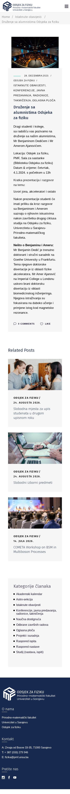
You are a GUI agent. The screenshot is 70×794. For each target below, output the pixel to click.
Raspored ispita (26, 641)
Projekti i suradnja (27, 635)
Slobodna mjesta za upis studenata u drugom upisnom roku (31, 413)
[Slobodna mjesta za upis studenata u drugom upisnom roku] (35, 374)
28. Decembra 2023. (36, 75)
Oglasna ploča (43, 100)
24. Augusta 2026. (27, 402)
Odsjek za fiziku (24, 80)
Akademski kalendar (29, 594)
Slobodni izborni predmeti (32, 483)
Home (6, 17)
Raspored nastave (27, 646)
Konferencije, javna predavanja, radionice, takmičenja (31, 95)
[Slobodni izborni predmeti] (35, 448)
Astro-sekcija (24, 599)
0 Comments (26, 324)
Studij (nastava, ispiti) (29, 652)
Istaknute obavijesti (28, 17)
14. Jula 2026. (23, 541)
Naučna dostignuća (28, 619)
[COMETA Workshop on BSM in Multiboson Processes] (35, 513)
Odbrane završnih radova (32, 624)
